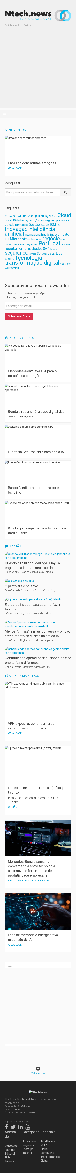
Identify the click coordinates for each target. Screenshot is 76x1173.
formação (21, 225)
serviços (32, 254)
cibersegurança (34, 215)
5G (6, 216)
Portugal (49, 243)
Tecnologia (28, 258)
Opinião (14, 546)
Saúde (53, 249)
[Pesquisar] (65, 192)
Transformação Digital (47, 1158)
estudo (9, 225)
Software (43, 253)
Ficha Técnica (9, 1159)
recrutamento (15, 248)
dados (20, 220)
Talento (27, 1152)
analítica (13, 216)
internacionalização (37, 234)
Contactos (11, 1145)
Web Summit (12, 267)
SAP (46, 248)
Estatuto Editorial (10, 1151)
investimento (59, 234)
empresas (58, 220)
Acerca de (10, 1134)
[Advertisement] (38, 70)
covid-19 (10, 220)
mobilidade (34, 239)
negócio (51, 238)
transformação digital (32, 262)
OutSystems (19, 244)
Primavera (66, 244)
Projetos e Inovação (25, 338)
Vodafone (65, 263)
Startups (28, 1149)
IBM (53, 225)
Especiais (47, 1132)
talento (9, 259)
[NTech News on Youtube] (28, 1126)
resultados (34, 249)
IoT (7, 239)
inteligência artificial (30, 231)
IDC (58, 224)
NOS (62, 239)
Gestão (34, 224)
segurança (16, 253)
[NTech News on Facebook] (7, 1126)
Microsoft (18, 239)
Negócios (28, 1145)
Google (43, 225)
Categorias (29, 1132)
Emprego (45, 220)
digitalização (32, 220)
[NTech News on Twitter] (14, 1126)
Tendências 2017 (47, 1143)
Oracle (8, 244)
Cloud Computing (47, 1150)
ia (48, 224)
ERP (67, 220)
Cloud (64, 215)
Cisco (54, 216)
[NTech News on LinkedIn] (21, 1126)
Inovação (16, 229)
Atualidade (29, 1141)
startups (56, 253)
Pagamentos (32, 244)
